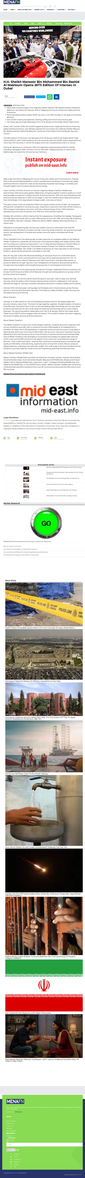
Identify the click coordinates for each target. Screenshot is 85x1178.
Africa (40, 23)
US (8, 23)
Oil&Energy (70, 23)
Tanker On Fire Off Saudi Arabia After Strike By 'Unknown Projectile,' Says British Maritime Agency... (43, 895)
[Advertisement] (33, 16)
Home (5, 9)
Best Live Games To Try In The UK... (12, 546)
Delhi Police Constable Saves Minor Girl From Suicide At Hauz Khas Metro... (40, 628)
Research (50, 9)
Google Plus (17, 1159)
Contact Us (9, 1126)
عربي (45, 6)
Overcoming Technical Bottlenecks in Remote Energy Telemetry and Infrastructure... (26, 552)
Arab (25, 23)
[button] (50, 6)
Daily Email (16, 1162)
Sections (71, 9)
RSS (14, 1167)
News (12, 9)
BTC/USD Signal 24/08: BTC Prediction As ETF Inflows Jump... (64, 467)
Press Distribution (24, 9)
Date (6, 96)
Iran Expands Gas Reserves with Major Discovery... (28, 1013)
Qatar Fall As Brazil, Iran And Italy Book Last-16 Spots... (61, 490)
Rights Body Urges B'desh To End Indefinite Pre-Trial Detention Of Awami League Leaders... (40, 957)
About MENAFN (11, 1131)
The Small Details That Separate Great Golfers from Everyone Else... (21, 555)
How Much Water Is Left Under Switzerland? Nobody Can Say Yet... (36, 847)
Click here (18, 1112)
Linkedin (16, 1164)
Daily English (11, 1138)
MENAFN (8, 105)
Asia (32, 23)
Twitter (15, 1157)
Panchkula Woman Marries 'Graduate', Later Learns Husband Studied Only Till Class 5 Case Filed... (42, 1060)
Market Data (39, 9)
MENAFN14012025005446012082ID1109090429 (24, 374)
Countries (61, 9)
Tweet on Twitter (41, 96)
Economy (59, 23)
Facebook (16, 1154)
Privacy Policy (10, 1123)
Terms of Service (11, 1121)
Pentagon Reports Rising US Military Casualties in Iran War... (33, 681)
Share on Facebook (29, 96)
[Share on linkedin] (56, 97)
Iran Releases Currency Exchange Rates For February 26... (63, 478)
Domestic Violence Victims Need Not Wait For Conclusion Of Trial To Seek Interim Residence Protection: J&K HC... (40, 718)
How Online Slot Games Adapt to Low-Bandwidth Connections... (20, 549)
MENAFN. (15, 1173)
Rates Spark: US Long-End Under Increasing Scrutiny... (62, 495)
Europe (17, 23)
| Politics (49, 23)
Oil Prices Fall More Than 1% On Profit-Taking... (59, 484)
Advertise (9, 1128)
